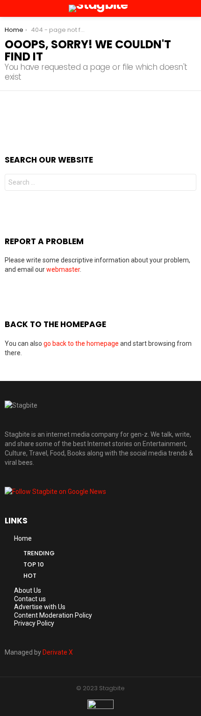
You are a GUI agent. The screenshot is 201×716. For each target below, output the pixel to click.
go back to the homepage (81, 343)
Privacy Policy (34, 623)
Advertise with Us (39, 607)
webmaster (63, 269)
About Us (27, 590)
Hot (29, 575)
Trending (39, 553)
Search (187, 183)
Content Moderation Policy (53, 615)
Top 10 (33, 564)
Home (23, 538)
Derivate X (58, 652)
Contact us (30, 599)
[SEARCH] (192, 8)
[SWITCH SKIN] (180, 8)
